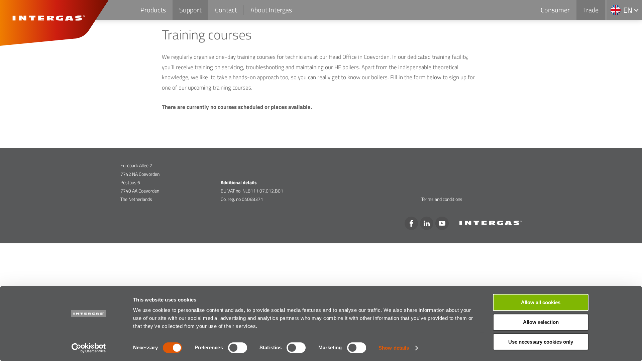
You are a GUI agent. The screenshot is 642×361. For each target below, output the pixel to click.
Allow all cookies (540, 302)
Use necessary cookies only (540, 342)
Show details (394, 348)
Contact (226, 10)
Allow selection (541, 322)
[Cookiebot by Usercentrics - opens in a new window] (89, 348)
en (627, 10)
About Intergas (271, 10)
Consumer (555, 10)
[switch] (237, 347)
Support (190, 10)
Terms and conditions (441, 199)
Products (153, 10)
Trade (591, 10)
